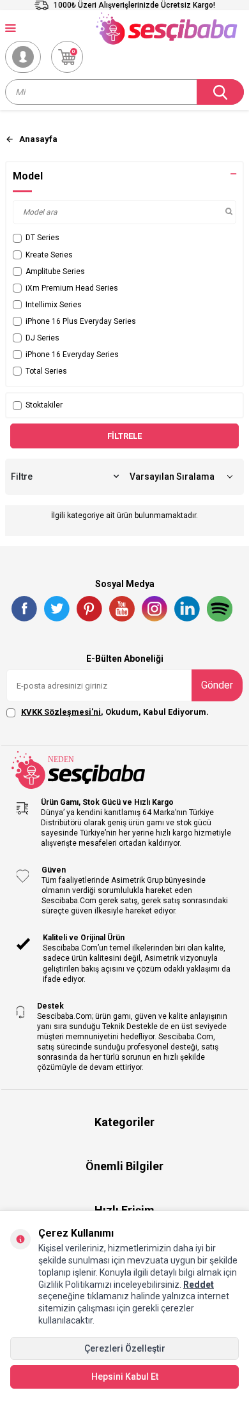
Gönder (217, 685)
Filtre (22, 476)
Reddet (198, 1284)
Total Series (46, 371)
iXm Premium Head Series (72, 288)
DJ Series (42, 337)
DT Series (42, 237)
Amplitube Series (55, 271)
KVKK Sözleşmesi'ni (61, 712)
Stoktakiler (44, 405)
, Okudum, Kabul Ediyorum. (115, 712)
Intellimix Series (54, 304)
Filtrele (124, 436)
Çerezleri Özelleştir (124, 1348)
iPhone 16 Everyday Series (72, 354)
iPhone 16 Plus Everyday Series (81, 321)
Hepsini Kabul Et (124, 1376)
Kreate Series (49, 254)
